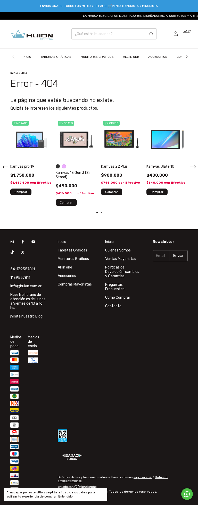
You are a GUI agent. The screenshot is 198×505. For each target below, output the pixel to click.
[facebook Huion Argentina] (22, 242)
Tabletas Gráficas (55, 57)
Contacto (113, 306)
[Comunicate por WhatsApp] (187, 494)
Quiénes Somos (118, 250)
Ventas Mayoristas (120, 259)
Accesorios (157, 57)
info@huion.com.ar (26, 286)
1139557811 (20, 277)
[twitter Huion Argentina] (22, 252)
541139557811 (22, 269)
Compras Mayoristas (75, 284)
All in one (131, 57)
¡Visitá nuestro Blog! (26, 316)
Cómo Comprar (117, 297)
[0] (185, 34)
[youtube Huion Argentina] (33, 242)
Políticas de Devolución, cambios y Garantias (122, 271)
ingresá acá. (143, 477)
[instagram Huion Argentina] (12, 242)
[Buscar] (151, 34)
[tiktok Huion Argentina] (12, 252)
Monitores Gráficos (97, 57)
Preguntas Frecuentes (115, 286)
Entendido (65, 496)
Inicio (27, 57)
